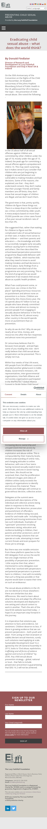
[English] (31, 4)
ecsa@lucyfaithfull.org (17, 782)
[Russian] (43, 4)
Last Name (9, 714)
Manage (22, 439)
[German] (35, 4)
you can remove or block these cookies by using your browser (23, 793)
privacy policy (9, 735)
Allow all (23, 431)
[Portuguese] (40, 4)
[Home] (6, 5)
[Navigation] (4, 28)
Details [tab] (24, 394)
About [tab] (38, 394)
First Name (9, 705)
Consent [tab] (8, 394)
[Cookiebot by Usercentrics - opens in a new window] (33, 388)
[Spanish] (45, 4)
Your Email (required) (13, 722)
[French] (33, 4)
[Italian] (38, 4)
